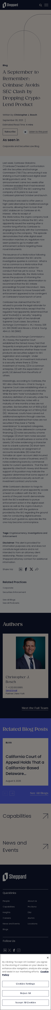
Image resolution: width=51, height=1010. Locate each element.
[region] (25, 982)
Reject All (25, 993)
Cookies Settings (25, 984)
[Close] (48, 958)
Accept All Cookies (25, 1002)
